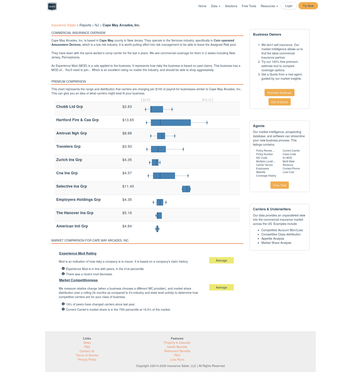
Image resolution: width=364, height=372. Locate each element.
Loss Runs (177, 359)
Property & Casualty (177, 342)
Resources (268, 6)
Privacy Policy (87, 359)
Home (202, 6)
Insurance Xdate (63, 25)
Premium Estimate (279, 92)
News (87, 342)
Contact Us (87, 351)
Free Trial (279, 185)
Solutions (231, 6)
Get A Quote (279, 102)
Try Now (308, 6)
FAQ (87, 347)
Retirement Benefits (177, 351)
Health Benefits (177, 347)
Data (214, 6)
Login (289, 6)
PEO (177, 355)
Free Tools (249, 6)
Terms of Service (87, 355)
